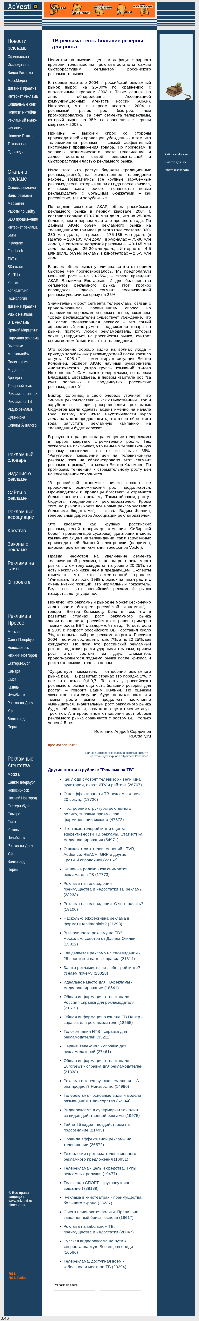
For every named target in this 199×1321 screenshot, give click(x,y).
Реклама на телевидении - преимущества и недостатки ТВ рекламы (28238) (103, 889)
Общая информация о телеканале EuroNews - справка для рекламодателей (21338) (103, 1066)
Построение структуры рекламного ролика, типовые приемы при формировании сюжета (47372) (97, 814)
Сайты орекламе (17, 495)
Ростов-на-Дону (20, 703)
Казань (13, 687)
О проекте (19, 582)
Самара (14, 671)
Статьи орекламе (17, 175)
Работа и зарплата (176, 169)
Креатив (17, 530)
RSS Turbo (17, 1278)
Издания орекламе (19, 476)
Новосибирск (18, 647)
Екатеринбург (19, 663)
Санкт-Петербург (21, 639)
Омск (12, 679)
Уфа (11, 711)
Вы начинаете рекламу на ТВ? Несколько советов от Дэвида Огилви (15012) (99, 938)
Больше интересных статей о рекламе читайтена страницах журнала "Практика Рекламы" (116, 754)
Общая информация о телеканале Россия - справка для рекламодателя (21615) (99, 1002)
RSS (12, 1274)
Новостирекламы (18, 44)
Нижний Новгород (22, 655)
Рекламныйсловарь (20, 457)
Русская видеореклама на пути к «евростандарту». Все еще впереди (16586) (98, 1246)
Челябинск (16, 695)
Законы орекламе (18, 546)
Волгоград (16, 719)
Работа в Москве (176, 154)
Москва (14, 631)
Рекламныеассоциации (21, 514)
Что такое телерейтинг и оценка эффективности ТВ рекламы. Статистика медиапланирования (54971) (103, 834)
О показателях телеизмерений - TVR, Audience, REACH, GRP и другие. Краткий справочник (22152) (99, 854)
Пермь (13, 726)
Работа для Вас (176, 162)
